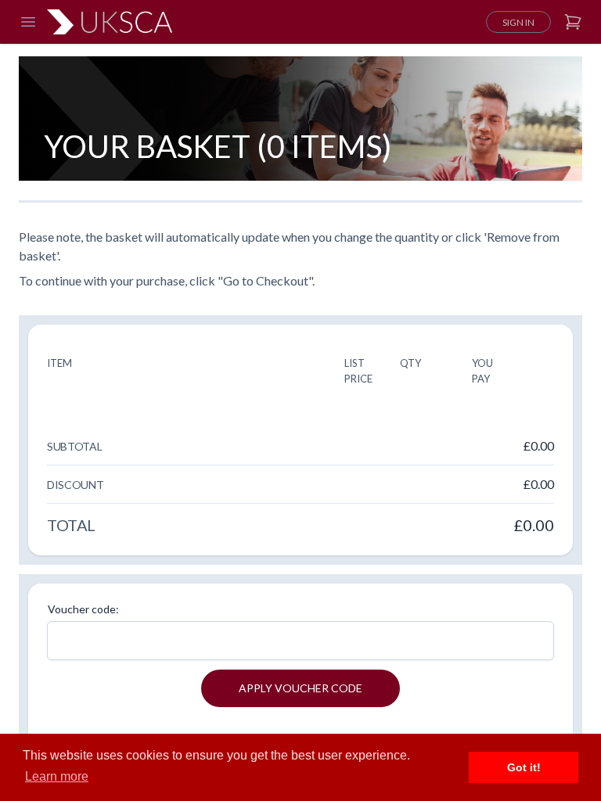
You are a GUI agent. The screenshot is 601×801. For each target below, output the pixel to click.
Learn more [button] (56, 776)
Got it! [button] (524, 767)
